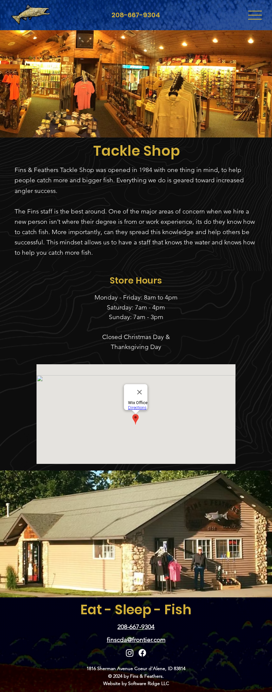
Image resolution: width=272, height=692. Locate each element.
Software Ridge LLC (148, 683)
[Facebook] (142, 653)
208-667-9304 (135, 15)
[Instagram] (130, 653)
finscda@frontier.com (136, 640)
